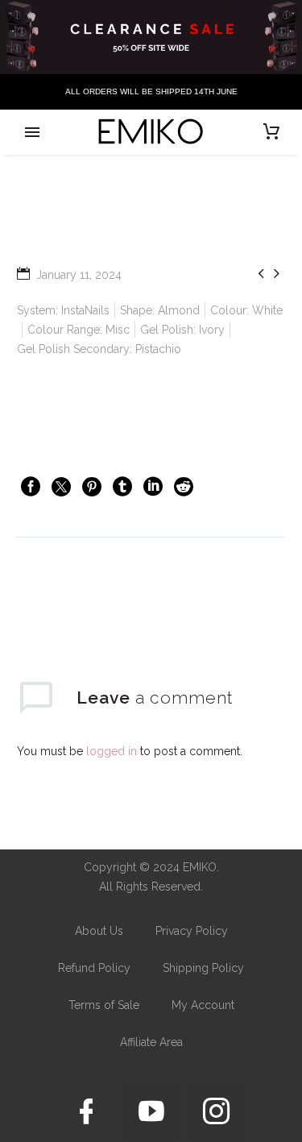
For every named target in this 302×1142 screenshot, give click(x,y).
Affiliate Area (151, 1042)
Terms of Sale (103, 1005)
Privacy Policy (191, 930)
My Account (203, 1005)
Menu (32, 132)
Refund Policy (94, 967)
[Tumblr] (122, 486)
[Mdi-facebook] (86, 1111)
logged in (111, 751)
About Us (99, 930)
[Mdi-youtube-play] (151, 1111)
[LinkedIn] (153, 486)
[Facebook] (30, 486)
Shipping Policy (203, 967)
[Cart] (271, 132)
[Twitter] (61, 486)
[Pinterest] (91, 486)
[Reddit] (183, 486)
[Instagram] (216, 1111)
